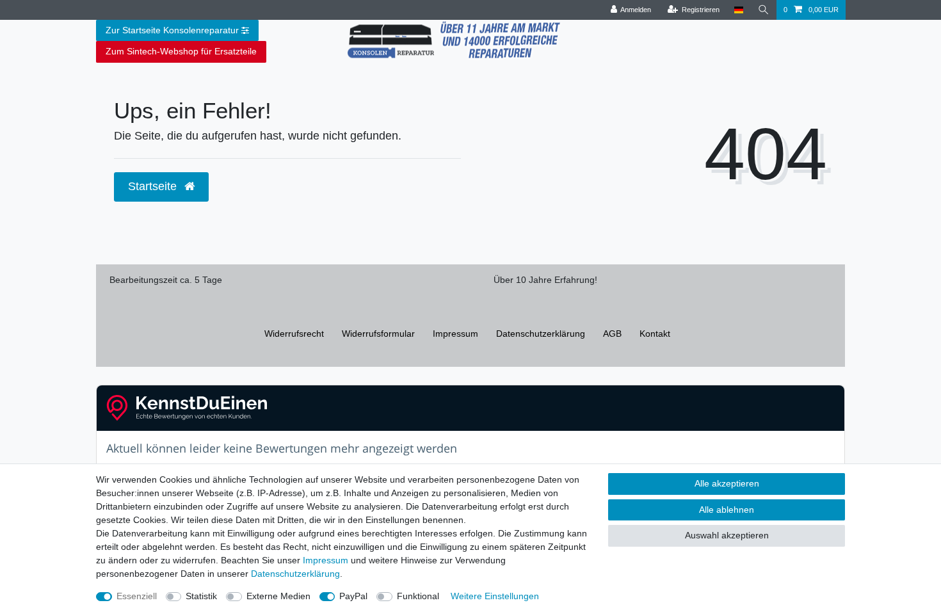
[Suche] (763, 10)
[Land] (738, 10)
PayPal (353, 596)
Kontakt (654, 333)
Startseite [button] (154, 186)
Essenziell (137, 596)
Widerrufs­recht (294, 333)
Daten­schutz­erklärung (540, 333)
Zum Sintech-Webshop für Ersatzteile (181, 51)
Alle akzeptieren (727, 483)
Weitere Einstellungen (495, 596)
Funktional (418, 596)
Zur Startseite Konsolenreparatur (172, 30)
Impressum (455, 333)
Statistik (201, 596)
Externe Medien (278, 596)
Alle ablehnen (726, 509)
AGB (612, 333)
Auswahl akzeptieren (727, 535)
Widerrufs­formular (378, 333)
